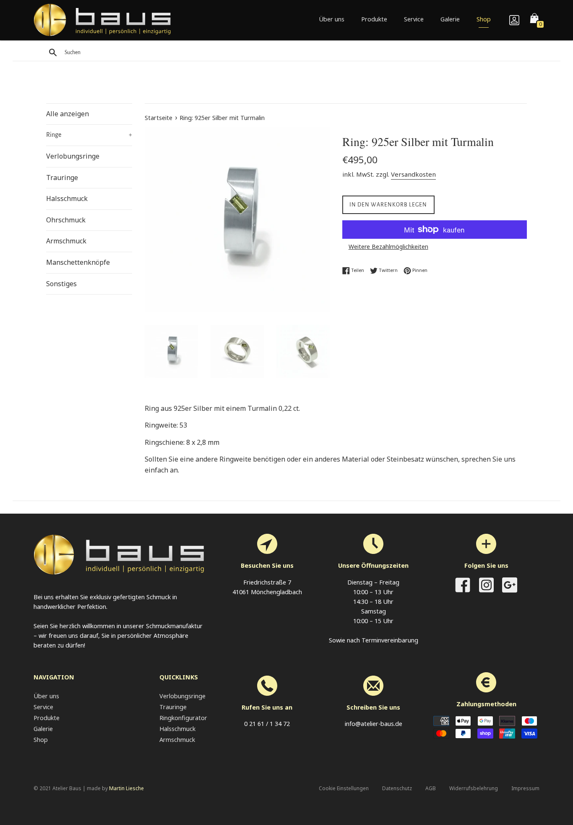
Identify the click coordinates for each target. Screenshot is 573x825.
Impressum (525, 788)
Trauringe (62, 177)
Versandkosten (413, 174)
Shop (484, 19)
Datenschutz (397, 788)
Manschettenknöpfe (78, 262)
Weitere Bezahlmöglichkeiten (388, 247)
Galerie (450, 19)
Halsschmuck (67, 198)
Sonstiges (61, 283)
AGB (430, 788)
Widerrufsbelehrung (473, 788)
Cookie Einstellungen (344, 788)
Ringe (89, 134)
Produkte (374, 19)
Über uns (331, 19)
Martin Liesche (126, 788)
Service (414, 19)
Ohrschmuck (66, 220)
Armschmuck (66, 240)
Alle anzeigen (67, 113)
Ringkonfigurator (183, 718)
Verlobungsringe (72, 156)
